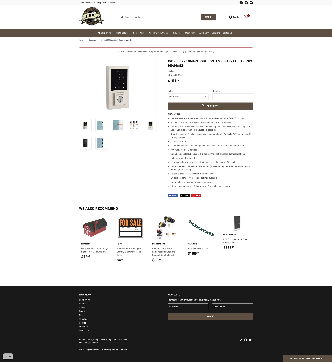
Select (171, 91)
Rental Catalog (122, 33)
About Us (203, 33)
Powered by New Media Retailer (114, 349)
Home (81, 40)
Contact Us (227, 33)
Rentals (82, 303)
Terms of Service (120, 340)
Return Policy (106, 340)
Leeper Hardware (92, 349)
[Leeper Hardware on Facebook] (245, 340)
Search (210, 17)
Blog (81, 315)
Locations (216, 33)
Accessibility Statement (88, 343)
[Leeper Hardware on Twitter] (241, 340)
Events (82, 311)
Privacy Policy (92, 340)
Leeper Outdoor (139, 33)
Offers (82, 307)
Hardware (92, 40)
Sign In (236, 17)
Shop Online (106, 33)
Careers (82, 323)
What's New (190, 33)
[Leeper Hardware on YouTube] (250, 340)
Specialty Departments (159, 33)
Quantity (216, 91)
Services (177, 33)
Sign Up (210, 316)
